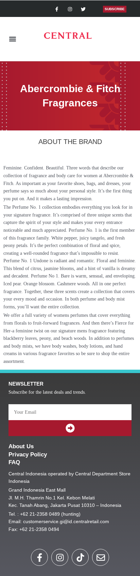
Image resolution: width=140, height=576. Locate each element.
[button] (12, 39)
